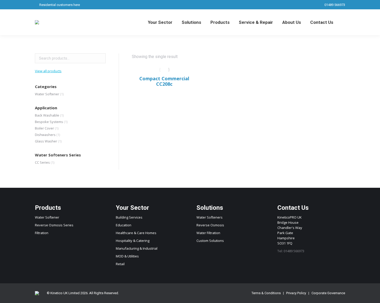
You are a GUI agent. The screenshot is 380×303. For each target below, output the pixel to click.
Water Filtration (208, 232)
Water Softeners (209, 217)
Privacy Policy (296, 293)
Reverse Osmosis (210, 225)
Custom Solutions (210, 240)
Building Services (129, 217)
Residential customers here (59, 5)
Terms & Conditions (266, 293)
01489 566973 (334, 5)
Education (123, 225)
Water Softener (47, 94)
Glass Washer (46, 141)
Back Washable (47, 115)
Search (100, 58)
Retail (120, 264)
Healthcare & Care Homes (136, 232)
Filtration (41, 232)
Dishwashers (45, 134)
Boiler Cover (44, 128)
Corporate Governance (328, 293)
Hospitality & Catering (132, 240)
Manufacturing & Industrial (136, 248)
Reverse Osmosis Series (54, 225)
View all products (48, 71)
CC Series (42, 162)
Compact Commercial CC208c (164, 81)
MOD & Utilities (127, 256)
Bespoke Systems (49, 121)
